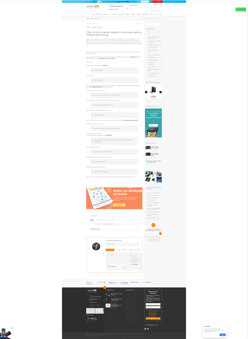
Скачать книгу (119, 204)
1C (138, 313)
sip (127, 296)
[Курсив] (98, 224)
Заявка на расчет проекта (134, 249)
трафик (128, 322)
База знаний (99, 14)
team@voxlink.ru (133, 5)
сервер (100, 27)
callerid (128, 308)
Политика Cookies (216, 331)
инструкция (136, 320)
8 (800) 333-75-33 (113, 9)
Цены (151, 14)
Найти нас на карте (89, 315)
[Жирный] (96, 224)
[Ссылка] (110, 224)
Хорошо (222, 334)
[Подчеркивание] (100, 224)
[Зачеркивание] (101, 224)
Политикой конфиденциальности (154, 240)
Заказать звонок (110, 249)
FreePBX (133, 296)
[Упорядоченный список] (103, 224)
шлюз (133, 310)
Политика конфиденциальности (127, 337)
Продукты (127, 14)
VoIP (127, 303)
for (127, 310)
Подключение (129, 298)
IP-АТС (109, 14)
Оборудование (145, 14)
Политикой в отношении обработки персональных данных (135, 260)
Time (133, 305)
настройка (94, 27)
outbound (129, 317)
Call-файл (136, 315)
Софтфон (128, 320)
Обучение (133, 14)
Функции (105, 14)
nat (134, 308)
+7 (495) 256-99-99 (116, 6)
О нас (154, 14)
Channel (128, 315)
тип (127, 305)
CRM (119, 14)
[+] (114, 224)
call (127, 301)
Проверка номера (240, 9)
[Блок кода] (109, 224)
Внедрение (138, 14)
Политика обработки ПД (139, 337)
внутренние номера (130, 313)
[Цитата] (107, 224)
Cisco (136, 317)
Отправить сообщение (121, 249)
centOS (88, 27)
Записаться (144, 1)
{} (112, 224)
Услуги (93, 14)
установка (138, 298)
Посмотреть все (158, 283)
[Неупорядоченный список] (105, 224)
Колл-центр (114, 14)
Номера (122, 14)
